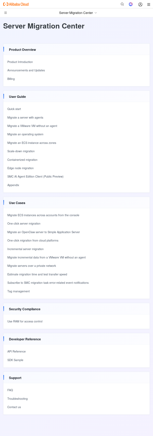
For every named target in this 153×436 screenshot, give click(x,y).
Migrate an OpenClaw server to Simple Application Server (43, 232)
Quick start (14, 109)
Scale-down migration (21, 151)
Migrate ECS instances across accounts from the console (43, 215)
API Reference (16, 351)
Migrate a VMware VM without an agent (32, 126)
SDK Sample (15, 360)
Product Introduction (20, 62)
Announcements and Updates (26, 70)
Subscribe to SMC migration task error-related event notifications (48, 283)
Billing (11, 79)
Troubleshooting (17, 399)
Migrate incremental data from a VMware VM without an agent (46, 257)
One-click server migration (23, 223)
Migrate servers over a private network (31, 266)
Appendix (13, 185)
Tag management (18, 291)
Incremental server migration (25, 249)
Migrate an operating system (25, 134)
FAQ (10, 390)
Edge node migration (20, 168)
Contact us (14, 407)
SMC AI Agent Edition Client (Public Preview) (35, 176)
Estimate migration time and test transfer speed (37, 274)
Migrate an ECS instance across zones (31, 143)
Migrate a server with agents (25, 117)
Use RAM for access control (24, 321)
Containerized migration (22, 160)
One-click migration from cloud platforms (32, 240)
